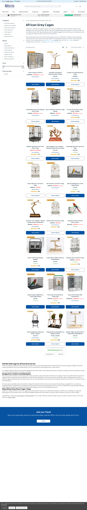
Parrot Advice (81, 11)
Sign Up (43, 421)
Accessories (35, 11)
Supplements (45, 11)
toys (18, 395)
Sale (72, 11)
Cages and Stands (23, 11)
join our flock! (11, 397)
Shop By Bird (56, 11)
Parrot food (30, 395)
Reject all (12, 508)
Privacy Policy (4, 504)
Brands (65, 11)
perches (21, 395)
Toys (13, 11)
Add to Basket (35, 344)
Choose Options (55, 344)
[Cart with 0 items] (80, 6)
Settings (5, 508)
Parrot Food (5, 11)
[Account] (76, 6)
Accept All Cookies (21, 508)
